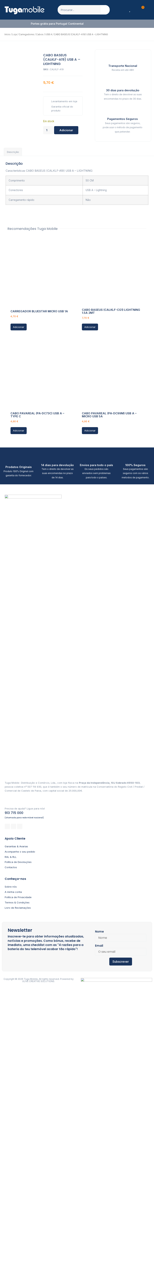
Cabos (39, 34)
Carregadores (26, 34)
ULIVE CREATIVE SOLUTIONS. (38, 981)
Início (7, 34)
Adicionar (66, 130)
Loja (14, 34)
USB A (48, 34)
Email (99, 946)
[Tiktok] (19, 826)
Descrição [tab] (13, 151)
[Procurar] (105, 9)
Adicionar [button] (18, 326)
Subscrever (120, 961)
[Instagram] (13, 826)
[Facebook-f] (7, 826)
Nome (99, 932)
